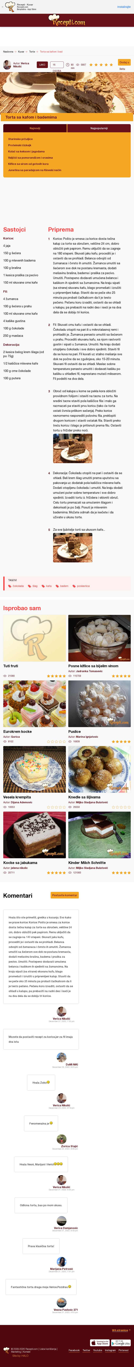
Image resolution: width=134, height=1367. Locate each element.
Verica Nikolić (21, 65)
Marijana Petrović (61, 1268)
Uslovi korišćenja (48, 1349)
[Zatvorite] (2, 7)
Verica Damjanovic (66, 1227)
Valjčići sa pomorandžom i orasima (30, 157)
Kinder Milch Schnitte (99, 843)
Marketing (16, 1351)
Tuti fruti (34, 646)
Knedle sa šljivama (99, 777)
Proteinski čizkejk (19, 145)
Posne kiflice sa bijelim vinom (99, 646)
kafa (48, 585)
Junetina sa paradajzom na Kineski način (34, 170)
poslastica (83, 585)
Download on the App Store (100, 1342)
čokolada (18, 585)
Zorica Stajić (69, 1146)
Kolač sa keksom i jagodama (26, 151)
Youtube (97, 1350)
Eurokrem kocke (34, 711)
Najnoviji (35, 128)
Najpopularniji (99, 128)
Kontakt (26, 1351)
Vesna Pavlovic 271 (66, 1309)
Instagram (110, 1350)
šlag (35, 585)
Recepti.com (67, 20)
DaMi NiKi (72, 1064)
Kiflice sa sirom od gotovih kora (28, 163)
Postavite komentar (64, 895)
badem (64, 585)
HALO (25, 1355)
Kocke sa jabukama (34, 843)
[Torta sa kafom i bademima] (88, 448)
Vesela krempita (34, 777)
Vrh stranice (120, 1330)
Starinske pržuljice (20, 138)
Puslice (99, 711)
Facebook (74, 1350)
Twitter (86, 1350)
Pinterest (124, 1350)
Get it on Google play (121, 1342)
